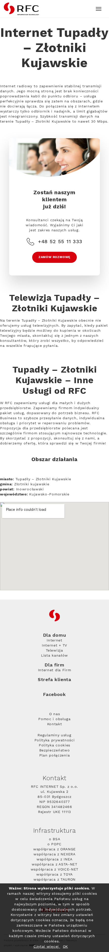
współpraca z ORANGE (54, 849)
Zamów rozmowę (54, 257)
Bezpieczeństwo (54, 750)
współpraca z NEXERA (54, 854)
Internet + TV (54, 645)
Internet (54, 640)
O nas (54, 714)
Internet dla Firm (54, 670)
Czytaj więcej (46, 946)
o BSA (54, 839)
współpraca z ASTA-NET (54, 864)
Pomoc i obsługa (54, 719)
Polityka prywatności (54, 740)
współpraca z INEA (54, 859)
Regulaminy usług (54, 735)
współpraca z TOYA (54, 874)
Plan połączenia (54, 755)
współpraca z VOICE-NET (54, 869)
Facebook (54, 694)
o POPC (54, 844)
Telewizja (54, 650)
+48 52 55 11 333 (60, 241)
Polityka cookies (54, 745)
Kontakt (54, 724)
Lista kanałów (54, 655)
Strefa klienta (54, 680)
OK (65, 946)
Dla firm (54, 665)
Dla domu (54, 635)
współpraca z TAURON (54, 879)
